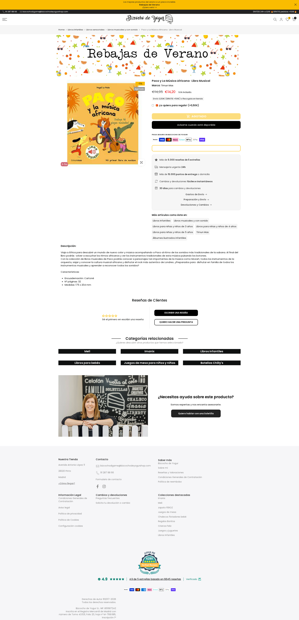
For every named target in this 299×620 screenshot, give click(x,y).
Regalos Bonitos (166, 521)
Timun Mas (167, 85)
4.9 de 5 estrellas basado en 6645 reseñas (155, 579)
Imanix (161, 498)
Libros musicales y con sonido (123, 29)
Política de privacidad (70, 513)
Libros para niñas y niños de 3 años (173, 226)
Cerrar (3, 4)
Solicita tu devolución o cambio (113, 502)
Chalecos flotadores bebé (172, 516)
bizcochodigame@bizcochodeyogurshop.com (45, 11)
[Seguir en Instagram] (104, 486)
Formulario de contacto (109, 479)
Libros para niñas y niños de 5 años (173, 232)
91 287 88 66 (11, 11)
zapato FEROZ (165, 507)
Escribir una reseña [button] (176, 312)
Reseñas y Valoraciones (171, 472)
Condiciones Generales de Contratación (180, 477)
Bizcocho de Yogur (168, 463)
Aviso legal (64, 507)
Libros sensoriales (95, 29)
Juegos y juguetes (168, 530)
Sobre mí (163, 467)
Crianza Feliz (164, 525)
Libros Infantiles (75, 29)
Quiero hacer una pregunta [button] (176, 322)
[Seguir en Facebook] (97, 486)
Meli (160, 502)
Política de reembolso (170, 481)
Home (61, 29)
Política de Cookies (68, 519)
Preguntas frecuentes (108, 498)
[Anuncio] (149, 5)
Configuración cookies (70, 525)
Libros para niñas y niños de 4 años (216, 226)
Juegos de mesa (167, 512)
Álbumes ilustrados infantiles (169, 238)
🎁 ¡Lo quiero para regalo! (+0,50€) (177, 105)
